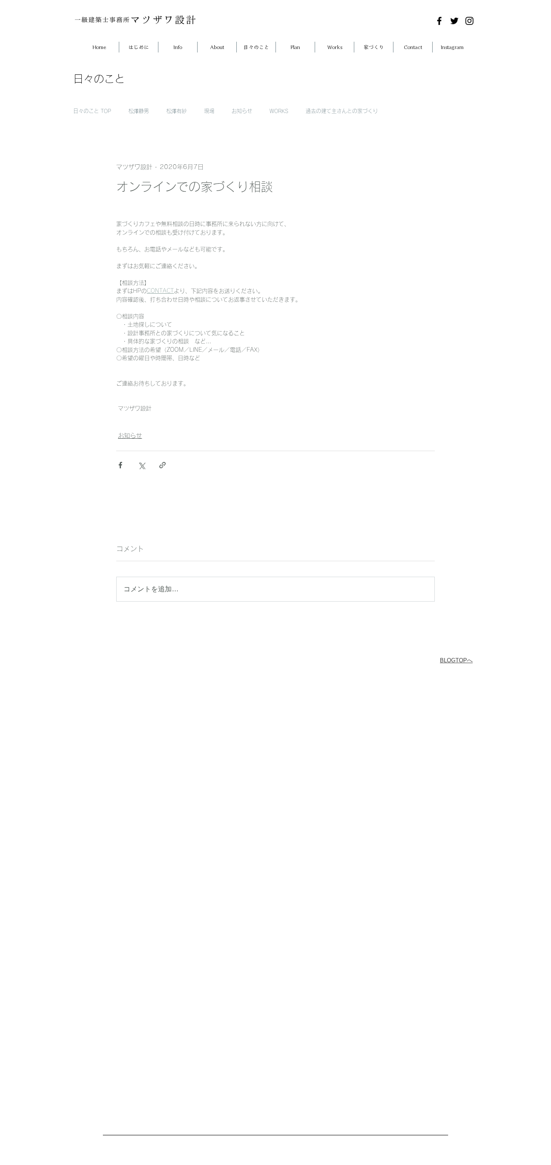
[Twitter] (454, 20)
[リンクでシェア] (162, 465)
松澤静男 (138, 111)
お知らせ (242, 111)
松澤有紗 (176, 111)
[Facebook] (439, 20)
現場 (209, 111)
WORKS (278, 111)
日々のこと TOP (92, 111)
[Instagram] (469, 20)
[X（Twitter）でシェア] (141, 465)
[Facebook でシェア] (120, 465)
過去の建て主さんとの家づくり (342, 111)
